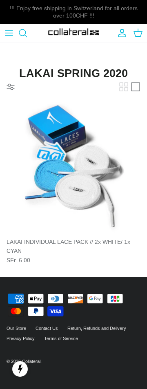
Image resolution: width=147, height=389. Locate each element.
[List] (135, 87)
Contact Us (47, 328)
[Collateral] (73, 33)
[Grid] (124, 87)
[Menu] (9, 33)
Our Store (16, 328)
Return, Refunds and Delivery (96, 328)
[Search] (27, 33)
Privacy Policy (21, 338)
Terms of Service (61, 338)
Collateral (31, 361)
